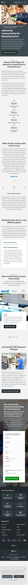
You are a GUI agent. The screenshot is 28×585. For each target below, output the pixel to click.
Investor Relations (21, 524)
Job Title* (7, 465)
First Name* (7, 437)
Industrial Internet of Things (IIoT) (11, 26)
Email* (6, 446)
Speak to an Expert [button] (12, 478)
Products (4, 527)
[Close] (24, 568)
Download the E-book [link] (9, 52)
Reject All (19, 576)
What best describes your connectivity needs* (13, 471)
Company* (7, 461)
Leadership (4, 535)
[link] (11, 391)
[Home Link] (2, 26)
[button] (14, 453)
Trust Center (9, 557)
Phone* (6, 456)
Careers (3, 532)
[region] (13, 575)
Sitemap (24, 557)
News (18, 527)
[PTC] (14, 551)
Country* (7, 451)
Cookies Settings (14, 558)
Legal (3, 557)
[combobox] (8, 458)
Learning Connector (6, 529)
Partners (19, 529)
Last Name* (7, 442)
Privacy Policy (17, 557)
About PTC (4, 524)
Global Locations (21, 535)
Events (18, 532)
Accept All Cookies (7, 576)
